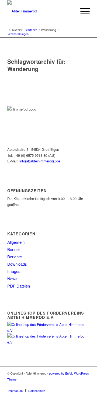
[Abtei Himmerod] (40, 11)
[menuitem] (69, 11)
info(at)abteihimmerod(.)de (39, 161)
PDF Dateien (18, 286)
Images (13, 271)
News (12, 278)
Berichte (14, 256)
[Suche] (69, 11)
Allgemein (16, 242)
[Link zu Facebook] (86, 385)
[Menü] (82, 11)
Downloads (17, 264)
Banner (13, 249)
